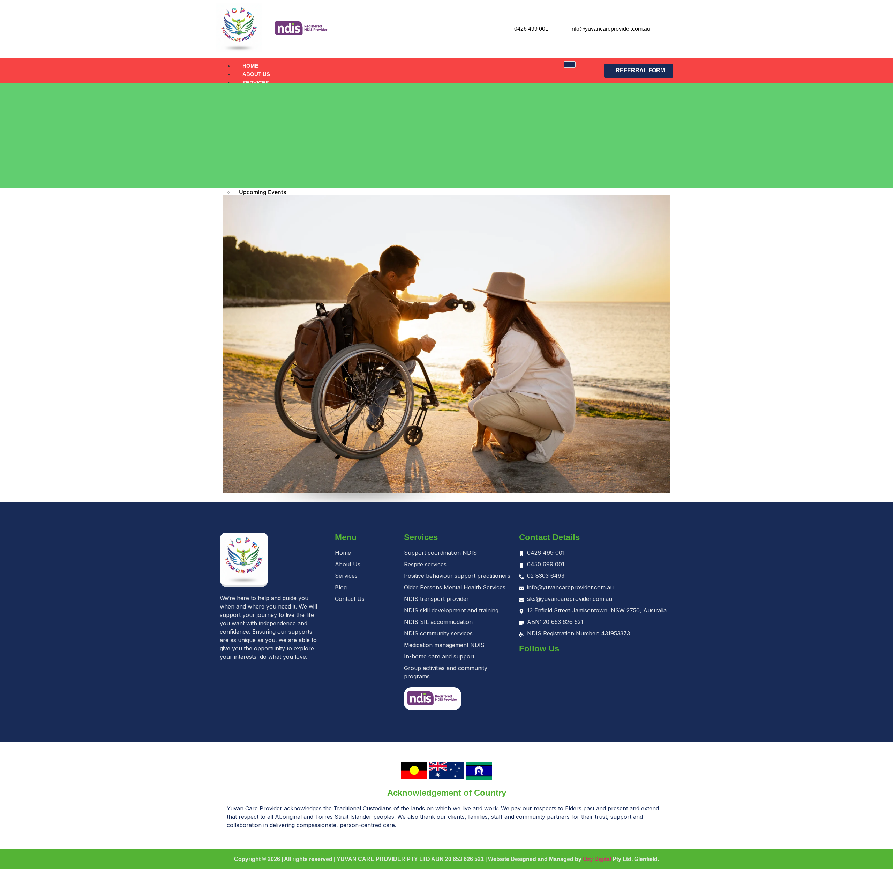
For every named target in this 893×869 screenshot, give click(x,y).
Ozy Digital (597, 859)
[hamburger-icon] (570, 64)
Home (250, 66)
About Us (256, 74)
